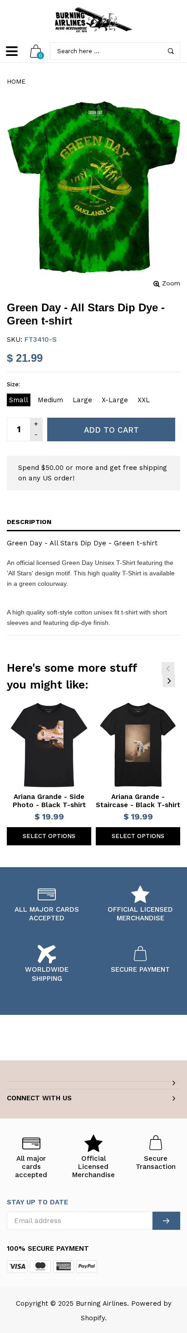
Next (168, 680)
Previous (168, 668)
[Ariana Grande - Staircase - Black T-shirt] (138, 745)
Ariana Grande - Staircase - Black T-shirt (138, 801)
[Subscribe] (166, 1221)
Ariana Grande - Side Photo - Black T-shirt (49, 801)
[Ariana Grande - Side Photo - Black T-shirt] (49, 745)
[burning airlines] (93, 20)
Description (29, 521)
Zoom (171, 283)
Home (16, 81)
